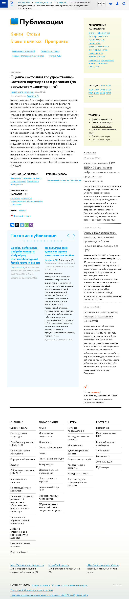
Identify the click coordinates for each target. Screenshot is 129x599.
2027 (102, 85)
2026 (108, 85)
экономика (94, 66)
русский (22, 210)
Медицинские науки (102, 125)
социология (102, 63)
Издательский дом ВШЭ (106, 435)
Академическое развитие (76, 466)
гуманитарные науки (99, 46)
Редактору (117, 584)
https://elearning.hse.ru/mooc (103, 564)
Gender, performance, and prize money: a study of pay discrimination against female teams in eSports (25, 255)
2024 (96, 89)
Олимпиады (45, 442)
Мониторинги (75, 445)
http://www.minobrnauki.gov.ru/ (27, 564)
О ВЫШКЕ (16, 422)
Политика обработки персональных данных (31, 590)
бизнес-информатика (99, 32)
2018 (108, 92)
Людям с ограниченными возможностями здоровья (19, 533)
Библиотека (102, 427)
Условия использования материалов (70, 585)
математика (94, 59)
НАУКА (72, 422)
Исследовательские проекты (78, 438)
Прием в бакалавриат (50, 447)
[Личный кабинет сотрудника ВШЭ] (117, 4)
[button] (24, 241)
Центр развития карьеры (48, 480)
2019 (102, 92)
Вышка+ (43, 453)
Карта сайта (82, 594)
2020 (96, 92)
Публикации (41, 21)
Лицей (42, 427)
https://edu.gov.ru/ (59, 564)
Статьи (33, 34)
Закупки (14, 464)
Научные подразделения (76, 429)
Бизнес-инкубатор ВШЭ (49, 488)
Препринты (56, 41)
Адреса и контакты (41, 585)
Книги (16, 34)
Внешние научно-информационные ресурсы (77, 481)
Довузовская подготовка (46, 435)
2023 (102, 89)
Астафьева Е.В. (51, 260)
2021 (91, 92)
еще (91, 96)
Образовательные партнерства (49, 497)
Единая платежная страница (20, 545)
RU (99, 4)
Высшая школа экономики (22, 92)
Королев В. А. (33, 96)
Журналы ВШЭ (104, 461)
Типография (102, 450)
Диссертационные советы (78, 452)
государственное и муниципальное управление (98, 39)
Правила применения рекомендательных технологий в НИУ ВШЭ (42, 594)
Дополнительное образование (48, 471)
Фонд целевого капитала (18, 480)
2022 (108, 89)
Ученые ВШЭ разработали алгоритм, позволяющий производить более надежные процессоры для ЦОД (101, 241)
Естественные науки (102, 122)
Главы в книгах (25, 41)
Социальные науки (101, 136)
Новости (90, 152)
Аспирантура (46, 464)
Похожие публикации (33, 235)
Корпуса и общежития (22, 459)
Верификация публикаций (23, 51)
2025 (91, 89)
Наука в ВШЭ (55, 56)
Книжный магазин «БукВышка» (105, 443)
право (92, 63)
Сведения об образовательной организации (20, 520)
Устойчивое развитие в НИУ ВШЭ (22, 443)
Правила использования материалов (28, 56)
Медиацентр (103, 456)
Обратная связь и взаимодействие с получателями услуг (50, 507)
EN (103, 4)
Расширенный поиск (50, 51)
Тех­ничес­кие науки (101, 139)
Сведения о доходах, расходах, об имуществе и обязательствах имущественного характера (22, 504)
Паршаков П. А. (17, 267)
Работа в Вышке (18, 552)
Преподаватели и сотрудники (20, 452)
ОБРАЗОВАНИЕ (48, 422)
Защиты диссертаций (79, 459)
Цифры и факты (18, 427)
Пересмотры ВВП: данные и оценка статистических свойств (59, 251)
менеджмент (107, 59)
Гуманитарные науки (102, 119)
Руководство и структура (18, 435)
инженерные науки (98, 49)
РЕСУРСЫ (102, 422)
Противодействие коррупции (20, 489)
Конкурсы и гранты (78, 473)
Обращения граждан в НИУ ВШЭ (22, 472)
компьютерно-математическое (97, 54)
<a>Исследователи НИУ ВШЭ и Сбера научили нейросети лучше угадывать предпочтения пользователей (101, 172)
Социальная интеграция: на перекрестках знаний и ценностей (101, 316)
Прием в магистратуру (51, 458)
